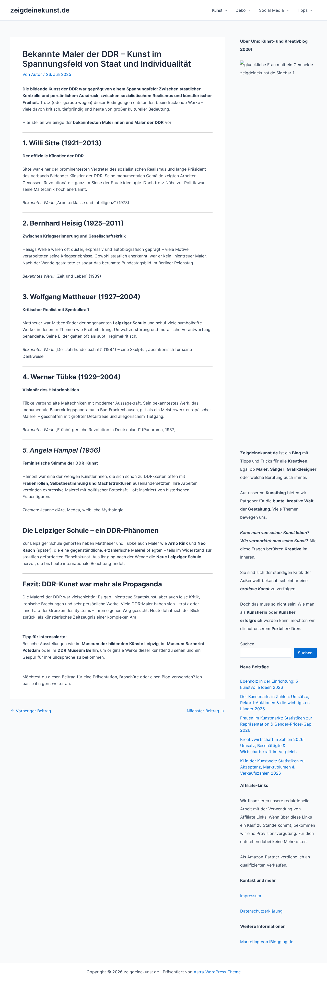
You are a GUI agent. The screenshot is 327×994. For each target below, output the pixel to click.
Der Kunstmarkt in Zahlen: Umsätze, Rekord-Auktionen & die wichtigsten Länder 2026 (275, 702)
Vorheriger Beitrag (31, 711)
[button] (225, 10)
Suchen (247, 643)
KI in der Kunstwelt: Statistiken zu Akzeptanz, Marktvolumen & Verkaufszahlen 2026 (272, 767)
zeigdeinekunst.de (39, 10)
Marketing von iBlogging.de (266, 941)
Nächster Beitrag (205, 711)
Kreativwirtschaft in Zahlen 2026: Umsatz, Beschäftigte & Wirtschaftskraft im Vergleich (272, 745)
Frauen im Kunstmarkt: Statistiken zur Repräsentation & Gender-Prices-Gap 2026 (276, 724)
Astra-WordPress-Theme (217, 971)
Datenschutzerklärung (261, 911)
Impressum (250, 895)
